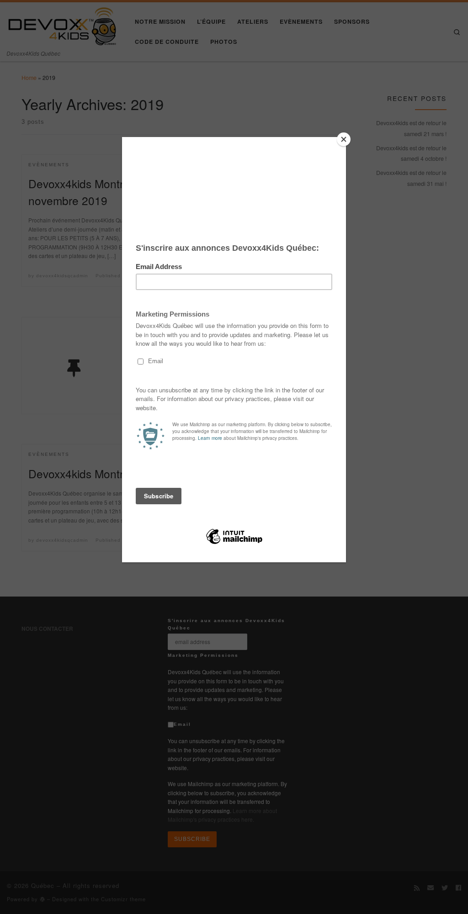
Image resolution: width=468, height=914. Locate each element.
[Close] (344, 139)
